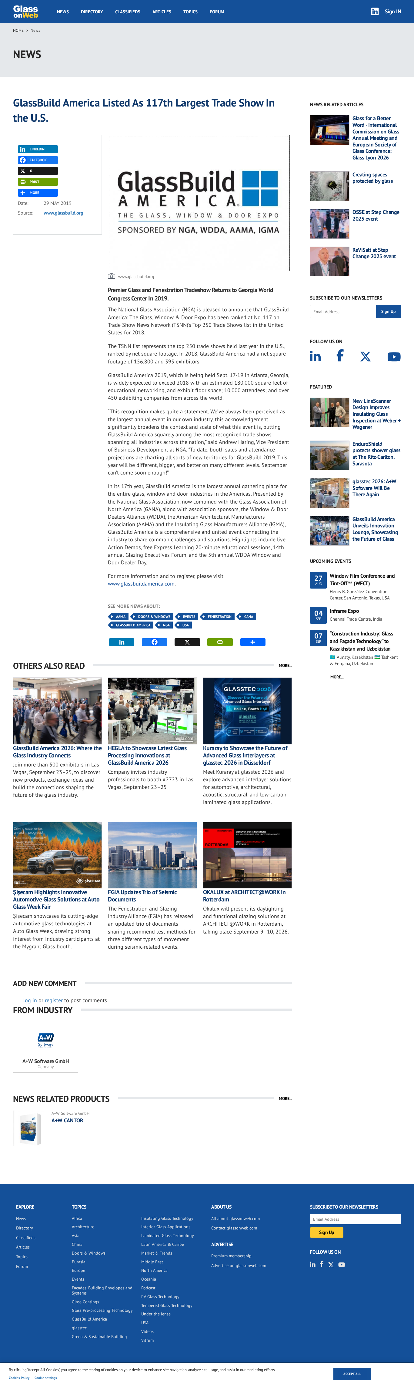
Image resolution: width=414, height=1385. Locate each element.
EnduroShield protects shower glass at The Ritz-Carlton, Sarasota (376, 454)
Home (18, 30)
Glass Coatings (85, 1302)
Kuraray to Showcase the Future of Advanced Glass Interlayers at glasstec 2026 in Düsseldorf (245, 755)
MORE (34, 192)
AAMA (120, 616)
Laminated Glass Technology (167, 1235)
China (77, 1244)
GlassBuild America (89, 1319)
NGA (166, 625)
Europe (78, 1270)
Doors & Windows (154, 616)
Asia (75, 1235)
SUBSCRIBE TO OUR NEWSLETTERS (346, 298)
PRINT (34, 181)
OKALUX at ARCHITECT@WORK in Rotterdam (244, 895)
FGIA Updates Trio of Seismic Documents (142, 895)
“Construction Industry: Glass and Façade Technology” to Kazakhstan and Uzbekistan (361, 641)
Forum (217, 12)
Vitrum (147, 1340)
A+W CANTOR (67, 1120)
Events (189, 616)
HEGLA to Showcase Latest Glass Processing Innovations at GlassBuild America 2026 (147, 755)
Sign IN (393, 11)
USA (185, 625)
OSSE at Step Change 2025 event (375, 215)
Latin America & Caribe (162, 1244)
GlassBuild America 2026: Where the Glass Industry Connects (57, 751)
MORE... (285, 665)
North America (154, 1270)
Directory (92, 12)
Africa (77, 1218)
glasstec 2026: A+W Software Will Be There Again (374, 488)
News (63, 12)
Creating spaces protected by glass (372, 177)
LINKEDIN (37, 149)
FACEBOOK (38, 160)
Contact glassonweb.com (234, 1228)
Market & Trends (156, 1253)
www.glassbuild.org (63, 213)
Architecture (83, 1226)
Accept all (352, 1374)
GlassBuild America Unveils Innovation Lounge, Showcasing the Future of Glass (375, 529)
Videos (147, 1331)
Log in (29, 1000)
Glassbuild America (133, 625)
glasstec (79, 1328)
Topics (190, 12)
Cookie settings (46, 1378)
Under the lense (156, 1314)
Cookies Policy (19, 1378)
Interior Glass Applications (165, 1226)
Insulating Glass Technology (167, 1218)
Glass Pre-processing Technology (102, 1310)
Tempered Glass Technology (166, 1305)
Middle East (152, 1262)
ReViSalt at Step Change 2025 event (374, 253)
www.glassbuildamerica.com (141, 583)
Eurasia (78, 1262)
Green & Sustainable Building (99, 1336)
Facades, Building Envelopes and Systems (102, 1290)
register (54, 1000)
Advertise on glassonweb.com (238, 1265)
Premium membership (231, 1256)
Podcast (148, 1288)
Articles (161, 12)
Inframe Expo (344, 610)
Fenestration (220, 616)
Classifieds (127, 12)
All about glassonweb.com (235, 1218)
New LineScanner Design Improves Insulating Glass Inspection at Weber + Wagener (376, 414)
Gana (248, 616)
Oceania (148, 1279)
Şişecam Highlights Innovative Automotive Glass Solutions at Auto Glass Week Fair (56, 899)
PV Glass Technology (160, 1296)
